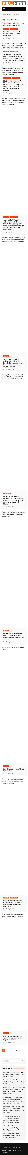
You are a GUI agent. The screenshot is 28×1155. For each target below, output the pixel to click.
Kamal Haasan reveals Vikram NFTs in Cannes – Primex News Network (13, 33)
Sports (14, 1150)
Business (6, 28)
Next (17, 1050)
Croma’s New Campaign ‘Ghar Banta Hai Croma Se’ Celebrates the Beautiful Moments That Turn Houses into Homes (13, 1109)
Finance (4, 1150)
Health (9, 1150)
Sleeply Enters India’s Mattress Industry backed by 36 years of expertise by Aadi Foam (11, 1135)
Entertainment (7, 78)
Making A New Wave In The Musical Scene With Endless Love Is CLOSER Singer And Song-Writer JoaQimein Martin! (13, 500)
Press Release (14, 28)
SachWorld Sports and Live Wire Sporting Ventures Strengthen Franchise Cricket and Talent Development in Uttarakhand (12, 1119)
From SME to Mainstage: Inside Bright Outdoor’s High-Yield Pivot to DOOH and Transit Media (13, 1074)
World (19, 1150)
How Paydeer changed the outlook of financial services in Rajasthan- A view (13, 1038)
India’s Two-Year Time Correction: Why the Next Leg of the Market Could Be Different (13, 1082)
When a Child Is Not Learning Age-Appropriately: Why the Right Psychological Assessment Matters (12, 1128)
